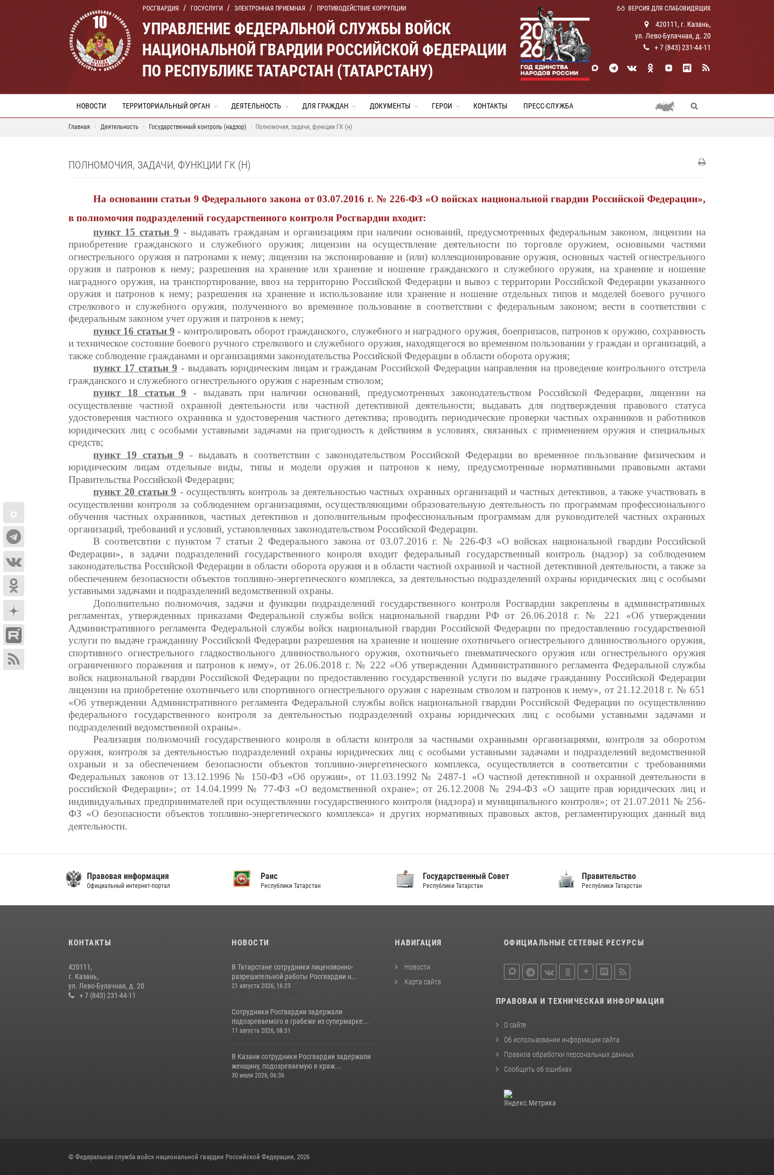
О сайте (515, 1025)
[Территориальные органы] (669, 105)
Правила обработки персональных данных (569, 1054)
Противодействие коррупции (361, 8)
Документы (390, 106)
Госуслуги (207, 8)
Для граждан (325, 106)
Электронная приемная (269, 8)
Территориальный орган (166, 106)
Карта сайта (422, 981)
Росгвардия (161, 8)
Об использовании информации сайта (562, 1039)
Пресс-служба (548, 106)
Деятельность (256, 106)
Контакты (490, 106)
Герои (442, 106)
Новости (91, 106)
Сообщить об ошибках (538, 1069)
